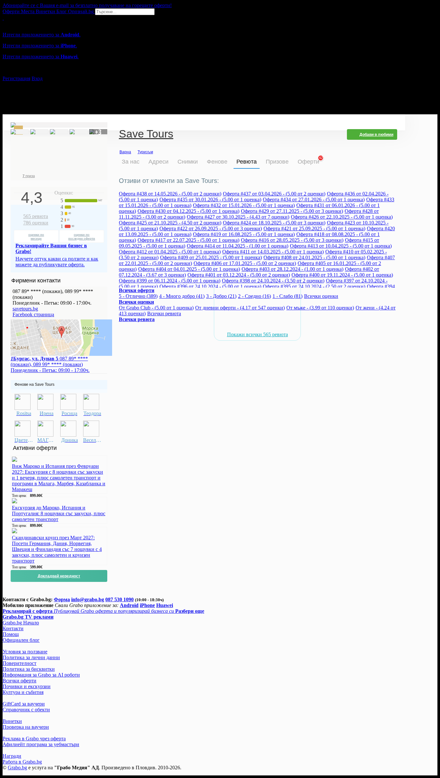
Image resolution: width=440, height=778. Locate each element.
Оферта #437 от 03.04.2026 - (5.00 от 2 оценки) (274, 193)
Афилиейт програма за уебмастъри (41, 744)
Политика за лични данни (31, 657)
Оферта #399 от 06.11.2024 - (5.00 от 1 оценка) (169, 280)
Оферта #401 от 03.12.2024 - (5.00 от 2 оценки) (238, 275)
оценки (35, 222)
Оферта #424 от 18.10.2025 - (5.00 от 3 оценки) (274, 222)
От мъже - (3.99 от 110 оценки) (320, 307)
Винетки (12, 721)
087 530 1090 (119, 599)
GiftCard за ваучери (24, 704)
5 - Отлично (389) (138, 296)
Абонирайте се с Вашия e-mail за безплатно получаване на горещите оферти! (87, 5)
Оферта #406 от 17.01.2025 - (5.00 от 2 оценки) (245, 263)
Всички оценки (321, 296)
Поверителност (19, 663)
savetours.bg (25, 308)
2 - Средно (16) (254, 296)
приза (29, 176)
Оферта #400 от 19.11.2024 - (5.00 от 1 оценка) (342, 275)
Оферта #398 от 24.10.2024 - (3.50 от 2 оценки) (273, 280)
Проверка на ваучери (26, 727)
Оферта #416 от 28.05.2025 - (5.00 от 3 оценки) (292, 240)
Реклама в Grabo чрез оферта (34, 738)
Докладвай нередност (59, 576)
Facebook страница (33, 314)
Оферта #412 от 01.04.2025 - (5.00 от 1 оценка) (170, 251)
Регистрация (16, 78)
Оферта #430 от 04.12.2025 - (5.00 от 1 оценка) (188, 211)
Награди (12, 756)
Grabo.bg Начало (21, 622)
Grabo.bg (17, 767)
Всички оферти (19, 680)
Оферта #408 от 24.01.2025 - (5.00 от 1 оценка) (314, 257)
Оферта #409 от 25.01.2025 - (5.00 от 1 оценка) (211, 257)
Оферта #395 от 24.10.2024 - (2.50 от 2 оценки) (314, 286)
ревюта (35, 216)
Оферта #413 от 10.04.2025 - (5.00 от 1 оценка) (341, 246)
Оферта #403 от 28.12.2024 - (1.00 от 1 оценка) (292, 269)
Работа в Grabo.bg (22, 761)
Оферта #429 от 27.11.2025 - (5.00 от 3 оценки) (292, 211)
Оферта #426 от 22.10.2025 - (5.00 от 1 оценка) (342, 217)
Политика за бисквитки (29, 669)
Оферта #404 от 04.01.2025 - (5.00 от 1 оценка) (189, 269)
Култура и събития (23, 692)
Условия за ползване (25, 651)
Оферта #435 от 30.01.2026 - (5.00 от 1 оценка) (210, 199)
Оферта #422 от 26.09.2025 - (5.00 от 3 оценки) (210, 228)
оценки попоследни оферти (81, 236)
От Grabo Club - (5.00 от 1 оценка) (156, 307)
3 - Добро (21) (221, 296)
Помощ (11, 634)
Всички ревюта (164, 313)
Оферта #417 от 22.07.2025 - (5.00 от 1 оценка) (188, 240)
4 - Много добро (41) (182, 296)
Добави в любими (376, 134)
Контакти (13, 628)
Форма (62, 599)
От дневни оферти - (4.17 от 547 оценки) (240, 307)
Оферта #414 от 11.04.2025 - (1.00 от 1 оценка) (237, 246)
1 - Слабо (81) (287, 296)
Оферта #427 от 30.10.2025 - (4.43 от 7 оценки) (238, 217)
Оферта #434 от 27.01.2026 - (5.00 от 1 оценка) (314, 199)
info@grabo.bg (87, 599)
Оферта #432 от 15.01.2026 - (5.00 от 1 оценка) (244, 205)
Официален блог (21, 640)
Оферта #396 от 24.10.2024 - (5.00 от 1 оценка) (210, 286)
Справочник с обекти (26, 709)
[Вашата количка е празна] (3, 18)
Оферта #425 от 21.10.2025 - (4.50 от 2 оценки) (170, 222)
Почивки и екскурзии (27, 686)
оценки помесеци (36, 236)
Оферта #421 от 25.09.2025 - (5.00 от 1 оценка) (314, 228)
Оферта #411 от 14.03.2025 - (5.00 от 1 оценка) (273, 251)
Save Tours (146, 134)
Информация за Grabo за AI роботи (41, 675)
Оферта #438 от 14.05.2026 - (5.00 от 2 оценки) (170, 193)
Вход (37, 78)
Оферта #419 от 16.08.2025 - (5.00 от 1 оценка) (244, 234)
